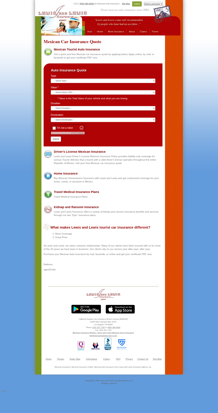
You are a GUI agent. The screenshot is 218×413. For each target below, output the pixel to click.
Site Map (126, 4)
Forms (155, 32)
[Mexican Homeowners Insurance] (48, 176)
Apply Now (75, 359)
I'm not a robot (65, 127)
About (132, 32)
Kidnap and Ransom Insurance (76, 207)
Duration (55, 103)
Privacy (129, 359)
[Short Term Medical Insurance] (48, 194)
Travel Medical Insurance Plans (76, 192)
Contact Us (142, 359)
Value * (55, 87)
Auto (89, 32)
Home (100, 32)
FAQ (118, 359)
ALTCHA (80, 133)
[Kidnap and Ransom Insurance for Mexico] (48, 209)
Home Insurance (66, 173)
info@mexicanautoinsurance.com (103, 336)
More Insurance (116, 32)
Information (91, 359)
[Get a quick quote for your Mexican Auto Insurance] (48, 52)
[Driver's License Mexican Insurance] (48, 154)
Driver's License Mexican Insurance (80, 151)
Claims (143, 32)
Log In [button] (137, 4)
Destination (57, 114)
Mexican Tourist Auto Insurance (77, 49)
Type (53, 75)
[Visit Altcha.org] (81, 128)
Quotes (60, 359)
